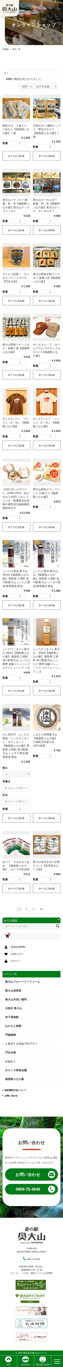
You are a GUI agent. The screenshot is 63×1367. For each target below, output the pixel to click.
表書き (7, 781)
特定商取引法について (15, 1090)
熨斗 (5, 768)
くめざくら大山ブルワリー (21, 1043)
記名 (5, 794)
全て (6, 73)
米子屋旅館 (12, 1017)
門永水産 (10, 1052)
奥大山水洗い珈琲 (16, 999)
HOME (6, 49)
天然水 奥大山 (13, 1008)
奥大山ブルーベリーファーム (22, 981)
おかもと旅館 (13, 1025)
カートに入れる (16, 156)
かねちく (10, 1061)
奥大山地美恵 (13, 990)
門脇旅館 (10, 1034)
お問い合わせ (11, 1095)
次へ (42, 909)
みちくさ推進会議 (16, 1070)
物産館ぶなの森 (14, 1079)
